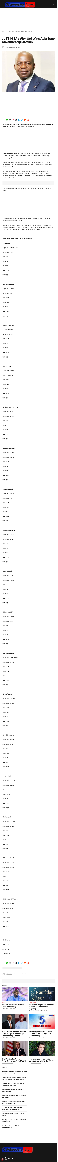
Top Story (35, 1002)
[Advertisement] (29, 18)
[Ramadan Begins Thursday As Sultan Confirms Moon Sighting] (42, 994)
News (3, 1002)
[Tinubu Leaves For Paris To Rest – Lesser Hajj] (15, 994)
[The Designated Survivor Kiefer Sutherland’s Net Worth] (15, 1048)
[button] (3, 4)
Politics (6, 1029)
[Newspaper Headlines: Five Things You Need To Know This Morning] (42, 1021)
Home (3, 31)
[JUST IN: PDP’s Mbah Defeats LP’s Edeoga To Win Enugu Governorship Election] (15, 1021)
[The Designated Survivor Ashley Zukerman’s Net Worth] (42, 1048)
